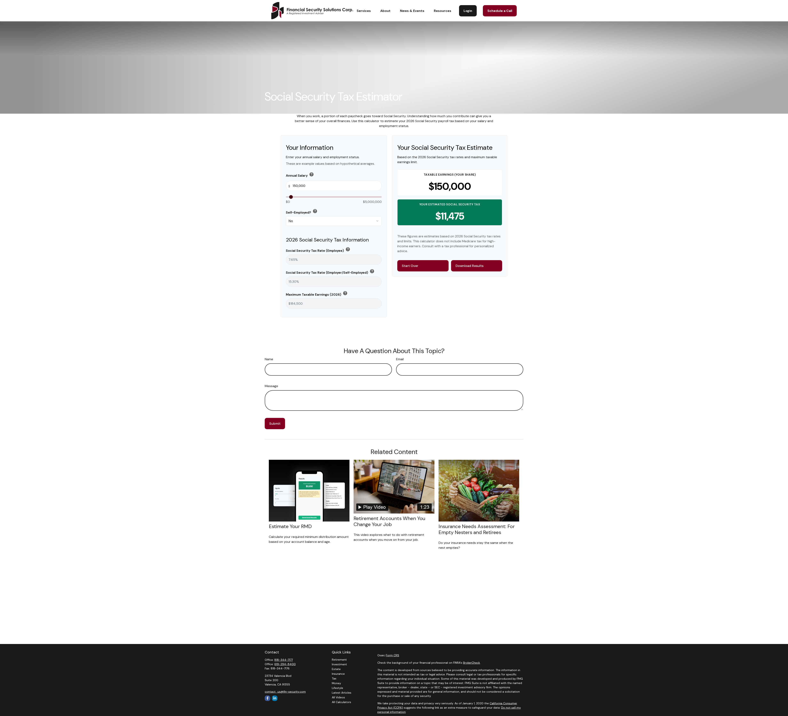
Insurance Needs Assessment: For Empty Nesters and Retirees (477, 529)
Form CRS (392, 655)
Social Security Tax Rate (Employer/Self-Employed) (330, 272)
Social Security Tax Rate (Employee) (318, 250)
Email (400, 359)
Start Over (410, 266)
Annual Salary (300, 175)
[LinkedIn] (274, 698)
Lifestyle (337, 688)
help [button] (311, 174)
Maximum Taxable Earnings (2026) (317, 294)
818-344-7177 (283, 660)
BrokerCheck (471, 663)
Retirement (339, 659)
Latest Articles (341, 692)
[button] (363, 11)
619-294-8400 (285, 664)
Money (336, 683)
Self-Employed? (301, 212)
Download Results (469, 266)
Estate (336, 669)
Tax (334, 678)
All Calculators (341, 702)
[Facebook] (267, 698)
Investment (339, 664)
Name (269, 359)
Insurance (338, 674)
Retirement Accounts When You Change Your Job (389, 521)
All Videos (338, 697)
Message (271, 386)
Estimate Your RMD (290, 526)
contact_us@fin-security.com (285, 691)
